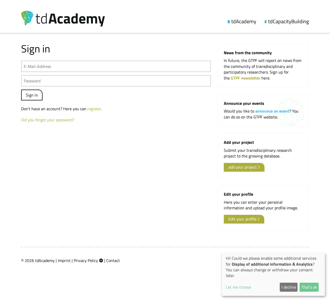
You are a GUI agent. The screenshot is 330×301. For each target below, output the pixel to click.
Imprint (64, 260)
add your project (243, 167)
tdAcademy (243, 21)
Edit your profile (243, 219)
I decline (289, 287)
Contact (113, 260)
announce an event (272, 111)
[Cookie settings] (101, 260)
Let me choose (238, 287)
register (94, 109)
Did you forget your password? (47, 120)
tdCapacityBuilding (288, 21)
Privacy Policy (86, 260)
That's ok (309, 287)
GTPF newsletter (246, 78)
